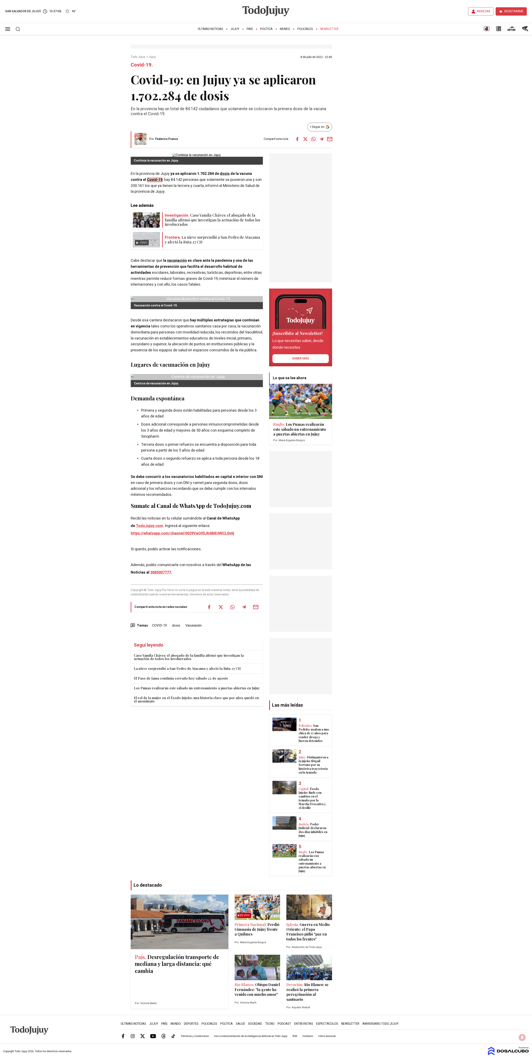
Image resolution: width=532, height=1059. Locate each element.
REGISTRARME (513, 11)
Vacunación (193, 625)
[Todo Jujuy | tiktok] (173, 1036)
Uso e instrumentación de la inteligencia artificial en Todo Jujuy (250, 1036)
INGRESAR (483, 11)
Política (266, 29)
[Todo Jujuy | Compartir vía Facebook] (297, 139)
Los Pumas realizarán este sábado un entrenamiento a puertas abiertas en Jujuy (197, 688)
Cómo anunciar (327, 1036)
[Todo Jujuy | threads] (163, 1036)
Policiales (305, 29)
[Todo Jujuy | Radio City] (498, 30)
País (250, 29)
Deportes (191, 1024)
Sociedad (255, 1024)
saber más (300, 358)
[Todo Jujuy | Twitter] (142, 1036)
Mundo (285, 29)
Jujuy (234, 29)
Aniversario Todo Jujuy (380, 1024)
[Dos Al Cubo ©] (508, 1054)
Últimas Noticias (210, 29)
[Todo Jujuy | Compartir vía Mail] (329, 139)
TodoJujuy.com (149, 526)
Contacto (307, 1036)
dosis (225, 173)
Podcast (284, 1024)
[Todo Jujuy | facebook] (123, 1036)
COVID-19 (159, 625)
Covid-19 (155, 180)
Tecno (270, 1024)
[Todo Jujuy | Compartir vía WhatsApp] (313, 139)
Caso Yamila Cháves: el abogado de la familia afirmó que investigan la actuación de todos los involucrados (189, 657)
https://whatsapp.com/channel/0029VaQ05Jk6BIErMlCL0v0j (182, 533)
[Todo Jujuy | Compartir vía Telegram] (321, 139)
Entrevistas (303, 1024)
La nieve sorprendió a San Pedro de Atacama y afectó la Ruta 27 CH (187, 668)
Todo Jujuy (138, 57)
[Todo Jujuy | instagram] (133, 1036)
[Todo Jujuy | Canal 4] (486, 30)
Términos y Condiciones (195, 1036)
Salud (240, 1024)
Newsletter (329, 29)
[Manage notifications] (522, 1037)
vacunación (177, 260)
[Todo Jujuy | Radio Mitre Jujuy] (511, 30)
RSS (295, 1036)
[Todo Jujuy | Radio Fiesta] (525, 30)
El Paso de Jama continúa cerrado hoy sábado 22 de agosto (181, 678)
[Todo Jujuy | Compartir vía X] (305, 139)
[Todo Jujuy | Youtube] (153, 1036)
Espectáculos (327, 1024)
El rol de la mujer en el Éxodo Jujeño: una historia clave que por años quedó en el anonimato (196, 699)
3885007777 (160, 572)
